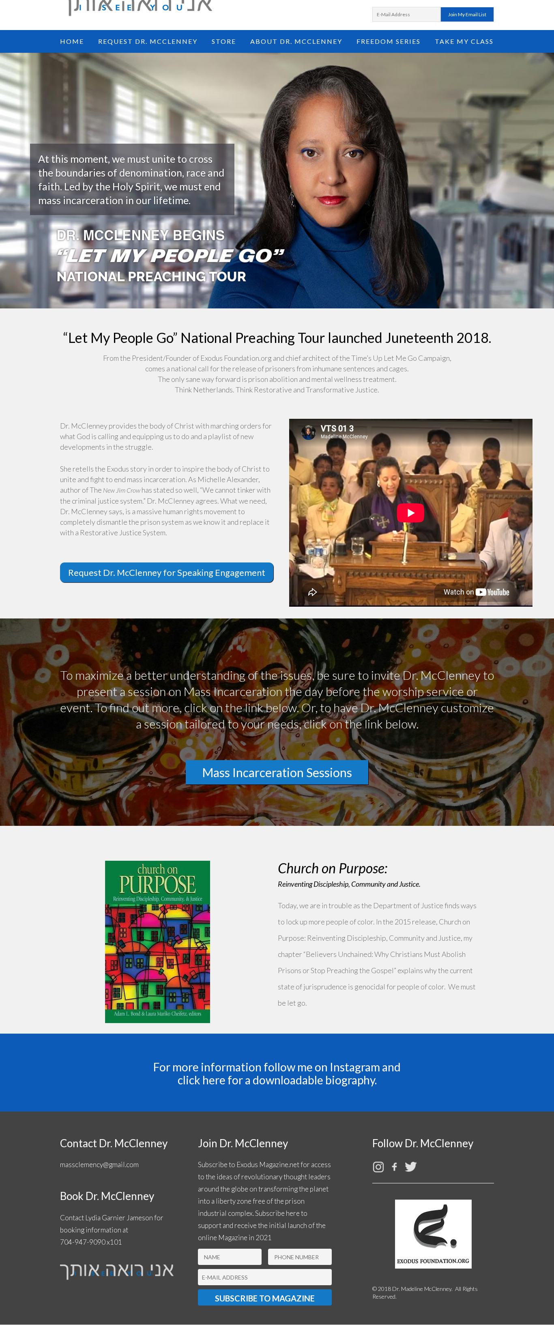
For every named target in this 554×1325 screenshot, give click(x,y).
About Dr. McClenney (296, 41)
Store (224, 41)
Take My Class (464, 41)
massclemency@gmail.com (99, 1164)
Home (72, 41)
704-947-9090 (82, 1242)
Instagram (355, 1067)
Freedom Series (388, 41)
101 (116, 1242)
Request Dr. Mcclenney (148, 41)
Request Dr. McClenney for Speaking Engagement (166, 572)
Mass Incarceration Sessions (277, 772)
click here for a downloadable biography (276, 1080)
